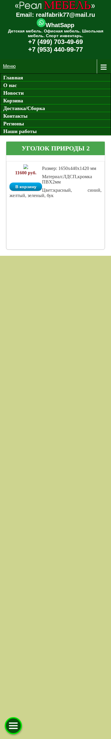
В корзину (25, 186)
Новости (13, 93)
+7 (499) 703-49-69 (55, 41)
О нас (10, 85)
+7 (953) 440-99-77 (55, 49)
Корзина (13, 101)
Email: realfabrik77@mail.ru (55, 15)
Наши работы (20, 131)
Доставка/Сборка (24, 108)
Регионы (13, 124)
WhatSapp (60, 25)
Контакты (15, 116)
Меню (9, 66)
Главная (13, 78)
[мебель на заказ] (55, 9)
